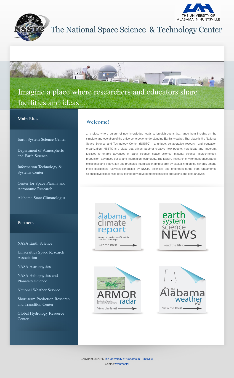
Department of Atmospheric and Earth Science (41, 152)
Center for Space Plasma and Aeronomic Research (41, 185)
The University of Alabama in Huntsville (128, 359)
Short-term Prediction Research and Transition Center (44, 301)
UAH (117, 23)
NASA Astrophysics (34, 266)
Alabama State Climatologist (41, 197)
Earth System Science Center (42, 139)
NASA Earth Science (35, 243)
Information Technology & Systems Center (40, 169)
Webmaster (122, 364)
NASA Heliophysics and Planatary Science (38, 278)
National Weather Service (39, 289)
